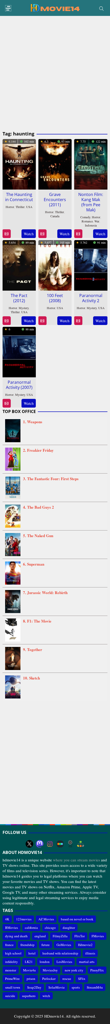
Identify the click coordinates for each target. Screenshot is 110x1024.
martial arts (86, 961)
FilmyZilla (60, 936)
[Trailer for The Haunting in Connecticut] (6, 233)
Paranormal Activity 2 (90, 298)
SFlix (81, 978)
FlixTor (79, 936)
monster (10, 970)
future (45, 944)
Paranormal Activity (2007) (19, 384)
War (96, 221)
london (45, 961)
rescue (66, 978)
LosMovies (64, 961)
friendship (27, 944)
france (9, 944)
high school (13, 953)
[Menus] (8, 8)
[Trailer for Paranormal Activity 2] (78, 320)
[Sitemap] (80, 844)
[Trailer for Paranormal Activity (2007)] (6, 403)
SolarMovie (56, 987)
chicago (50, 927)
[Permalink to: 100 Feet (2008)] (55, 264)
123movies (23, 919)
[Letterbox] (60, 844)
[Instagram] (50, 844)
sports (76, 987)
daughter (69, 927)
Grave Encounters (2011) (55, 200)
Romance (87, 221)
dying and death (16, 936)
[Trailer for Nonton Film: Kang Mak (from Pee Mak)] (78, 233)
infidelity (11, 961)
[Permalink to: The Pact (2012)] (19, 264)
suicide (10, 995)
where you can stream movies (76, 859)
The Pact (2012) (19, 298)
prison (31, 978)
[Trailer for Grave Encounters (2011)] (42, 233)
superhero (29, 995)
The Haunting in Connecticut (19, 197)
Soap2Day (34, 987)
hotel (32, 953)
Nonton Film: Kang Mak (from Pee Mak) (90, 202)
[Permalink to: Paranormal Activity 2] (91, 264)
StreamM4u (95, 987)
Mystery (24, 308)
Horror (10, 207)
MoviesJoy (50, 970)
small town (12, 987)
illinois (90, 953)
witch (46, 995)
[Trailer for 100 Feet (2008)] (42, 320)
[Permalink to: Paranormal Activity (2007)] (19, 351)
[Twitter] (29, 844)
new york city (74, 970)
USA (29, 207)
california (31, 927)
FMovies (98, 936)
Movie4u (29, 970)
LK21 (29, 961)
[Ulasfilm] (70, 844)
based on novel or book (77, 919)
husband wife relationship (60, 953)
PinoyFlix (97, 970)
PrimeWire (12, 978)
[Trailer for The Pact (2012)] (6, 320)
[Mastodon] (39, 844)
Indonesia (91, 225)
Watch (29, 233)
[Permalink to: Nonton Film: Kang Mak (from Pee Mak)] (91, 163)
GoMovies (64, 944)
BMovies (11, 927)
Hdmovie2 (85, 944)
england (40, 936)
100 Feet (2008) (55, 298)
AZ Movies (46, 919)
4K (7, 919)
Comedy (85, 217)
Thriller (20, 207)
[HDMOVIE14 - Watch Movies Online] (55, 7)
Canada (54, 216)
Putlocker (49, 978)
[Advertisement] (55, 73)
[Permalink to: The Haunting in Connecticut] (19, 163)
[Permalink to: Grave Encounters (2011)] (55, 163)
